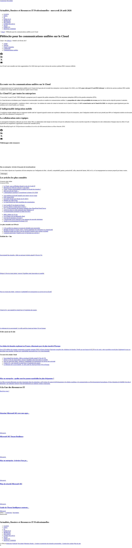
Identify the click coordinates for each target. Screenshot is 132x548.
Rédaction (9, 543)
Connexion (8, 512)
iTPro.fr (9, 40)
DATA (5, 16)
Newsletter (21, 543)
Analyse (6, 45)
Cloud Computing (9, 47)
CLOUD (6, 14)
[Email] (66, 62)
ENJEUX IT (7, 19)
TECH (5, 25)
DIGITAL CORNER (10, 29)
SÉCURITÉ (7, 22)
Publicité (14, 543)
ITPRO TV (7, 27)
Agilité (5, 43)
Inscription (16, 512)
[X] (66, 59)
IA (4, 17)
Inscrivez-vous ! (4, 391)
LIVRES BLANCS (9, 24)
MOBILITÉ (7, 21)
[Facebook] (66, 53)
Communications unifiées (11, 50)
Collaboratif (7, 48)
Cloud (3, 32)
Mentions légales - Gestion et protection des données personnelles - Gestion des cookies (49, 543)
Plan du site (77, 543)
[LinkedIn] (66, 56)
